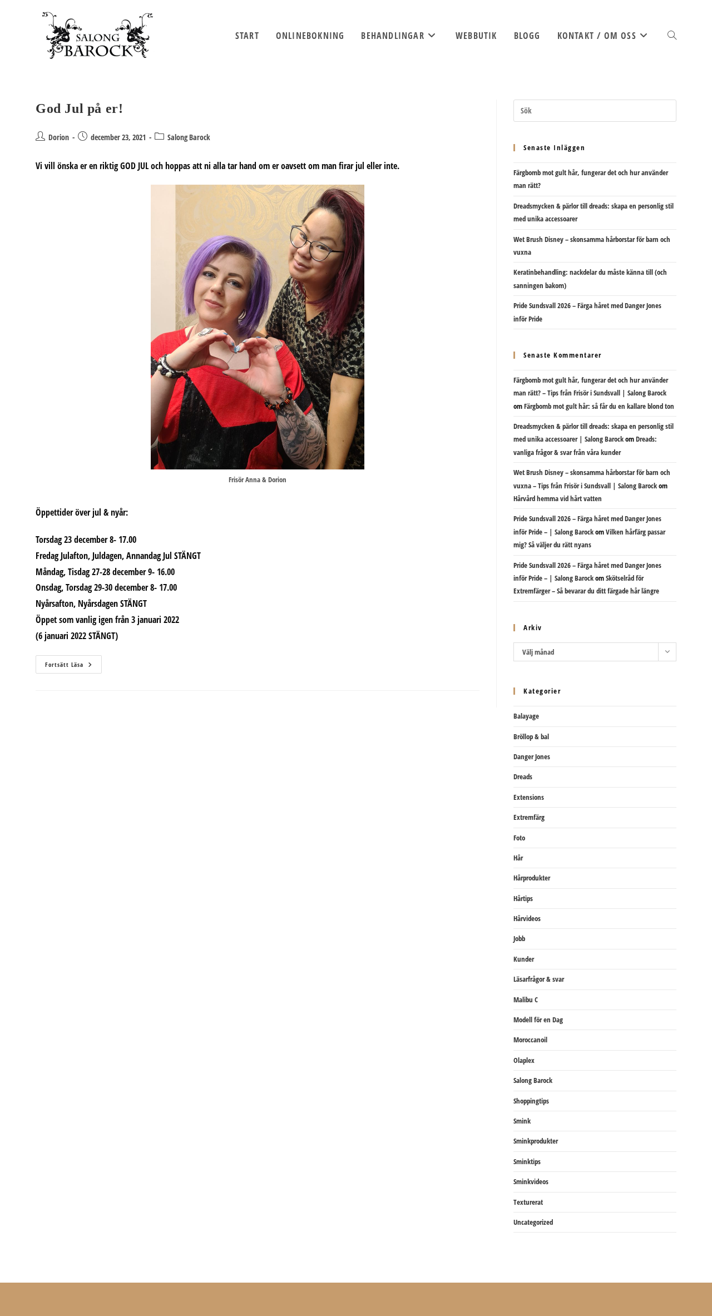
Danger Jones (531, 756)
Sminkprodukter (535, 1141)
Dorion (58, 137)
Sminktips (527, 1161)
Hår (518, 858)
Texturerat (528, 1202)
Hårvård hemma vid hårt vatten (557, 498)
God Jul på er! (79, 108)
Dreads (522, 776)
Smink (522, 1121)
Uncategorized (533, 1222)
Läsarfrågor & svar (538, 979)
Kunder (523, 959)
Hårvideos (527, 918)
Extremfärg (529, 817)
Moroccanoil (530, 1040)
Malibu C (525, 1000)
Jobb (519, 938)
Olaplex (524, 1060)
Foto (519, 838)
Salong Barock (188, 137)
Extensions (528, 797)
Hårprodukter (531, 878)
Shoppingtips (531, 1101)
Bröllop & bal (531, 736)
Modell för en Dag (538, 1020)
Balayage (526, 716)
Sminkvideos (530, 1181)
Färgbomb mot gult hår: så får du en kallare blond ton (599, 406)
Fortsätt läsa (71, 666)
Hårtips (523, 898)
